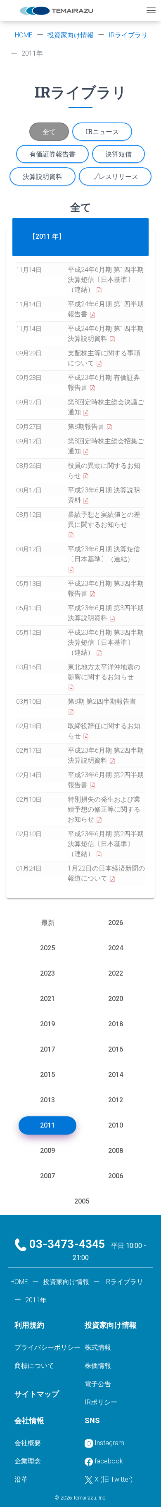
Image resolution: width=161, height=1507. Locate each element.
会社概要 (27, 1443)
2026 (115, 923)
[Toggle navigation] (151, 10)
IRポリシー (101, 1402)
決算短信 (118, 153)
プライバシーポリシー (47, 1347)
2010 (115, 1125)
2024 (115, 948)
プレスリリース (115, 176)
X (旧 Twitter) (114, 1479)
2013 (47, 1100)
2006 (115, 1176)
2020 (115, 999)
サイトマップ (36, 1394)
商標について (34, 1366)
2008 (115, 1151)
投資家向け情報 (70, 35)
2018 (115, 1024)
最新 (47, 923)
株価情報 (98, 1366)
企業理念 (27, 1461)
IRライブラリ (128, 35)
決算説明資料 (42, 176)
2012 (115, 1100)
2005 (81, 1201)
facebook (109, 1461)
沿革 (21, 1479)
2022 (115, 973)
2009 (47, 1151)
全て (49, 131)
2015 (47, 1075)
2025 (47, 948)
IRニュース (102, 131)
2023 (47, 973)
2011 (47, 1125)
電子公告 (98, 1384)
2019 (47, 1024)
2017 (47, 1049)
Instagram (109, 1443)
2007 (47, 1176)
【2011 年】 (47, 236)
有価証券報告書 (52, 153)
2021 (47, 999)
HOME (24, 35)
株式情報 (98, 1347)
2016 (115, 1049)
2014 (115, 1075)
